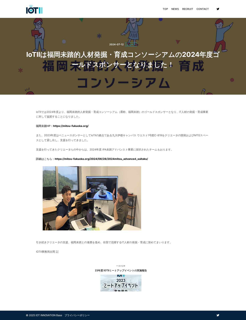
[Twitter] (218, 9)
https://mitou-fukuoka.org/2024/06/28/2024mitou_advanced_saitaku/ (101, 159)
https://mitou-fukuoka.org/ (71, 126)
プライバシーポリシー (77, 315)
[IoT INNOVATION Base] (34, 9)
